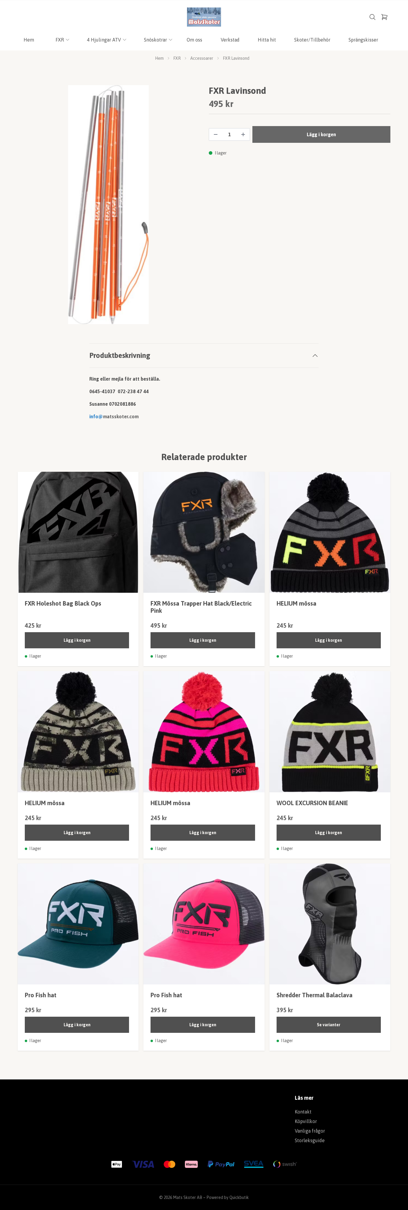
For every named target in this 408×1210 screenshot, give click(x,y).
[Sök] (372, 17)
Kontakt (303, 1111)
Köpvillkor (306, 1121)
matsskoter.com (121, 416)
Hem (159, 58)
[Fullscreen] (108, 204)
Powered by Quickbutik (227, 1197)
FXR (177, 58)
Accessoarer (201, 58)
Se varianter (328, 1024)
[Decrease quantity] (215, 134)
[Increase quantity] (243, 134)
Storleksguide (310, 1140)
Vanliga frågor (310, 1131)
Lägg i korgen (77, 640)
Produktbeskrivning (119, 355)
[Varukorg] (384, 17)
